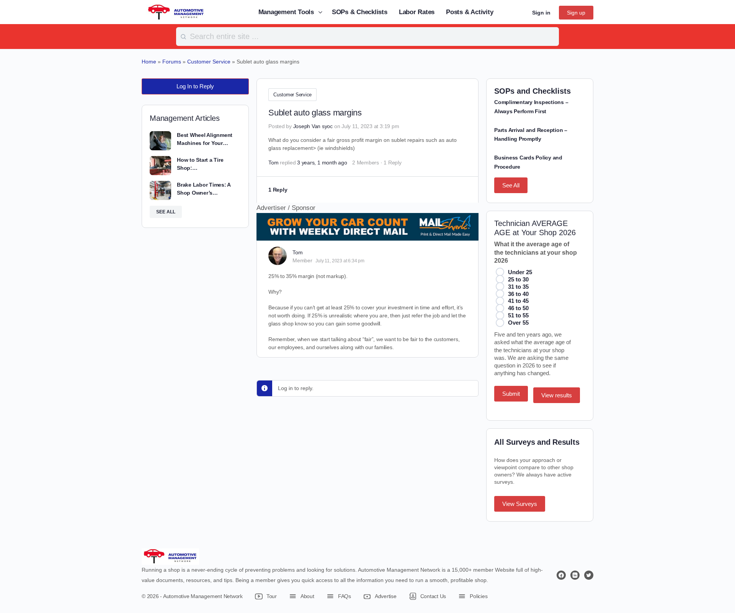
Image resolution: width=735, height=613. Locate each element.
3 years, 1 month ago (322, 162)
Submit (511, 393)
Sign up (576, 13)
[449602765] (367, 235)
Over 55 (518, 322)
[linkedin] (575, 575)
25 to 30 (518, 279)
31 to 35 (518, 286)
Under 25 (520, 272)
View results (556, 395)
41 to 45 (518, 301)
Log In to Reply (195, 86)
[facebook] (561, 575)
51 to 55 (518, 315)
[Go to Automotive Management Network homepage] (176, 12)
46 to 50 (518, 308)
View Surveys (519, 504)
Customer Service (292, 95)
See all (165, 212)
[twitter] (588, 575)
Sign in (541, 13)
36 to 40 (518, 294)
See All (510, 185)
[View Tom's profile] (277, 256)
